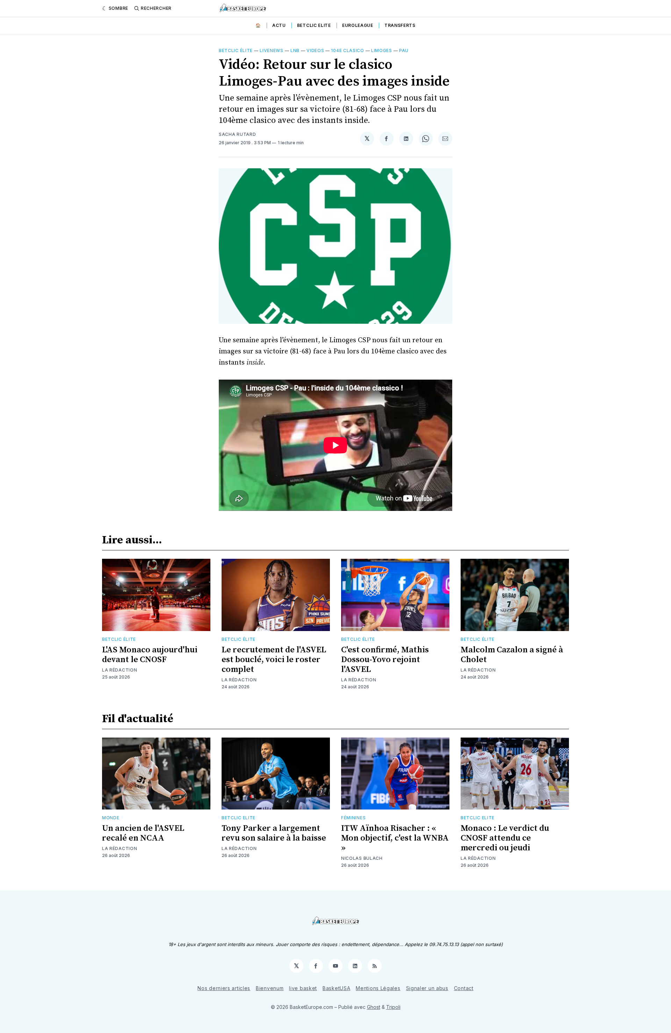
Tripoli (393, 1007)
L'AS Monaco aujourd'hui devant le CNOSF (149, 655)
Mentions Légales (378, 988)
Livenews (271, 50)
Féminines (353, 817)
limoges (381, 50)
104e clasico (347, 50)
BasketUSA (336, 988)
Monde (111, 817)
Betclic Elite (314, 25)
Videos (315, 50)
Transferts (400, 25)
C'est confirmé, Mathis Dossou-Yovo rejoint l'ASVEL (385, 660)
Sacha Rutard (237, 134)
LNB (295, 50)
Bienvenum (269, 988)
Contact (464, 988)
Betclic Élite (236, 50)
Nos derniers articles (223, 988)
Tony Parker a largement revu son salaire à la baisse (274, 833)
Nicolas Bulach (362, 858)
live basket (303, 988)
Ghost (373, 1007)
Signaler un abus (427, 988)
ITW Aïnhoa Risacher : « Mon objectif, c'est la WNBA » (395, 838)
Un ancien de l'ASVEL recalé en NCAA (143, 833)
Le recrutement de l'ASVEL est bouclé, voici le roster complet (274, 660)
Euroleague (357, 25)
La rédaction (119, 670)
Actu (279, 25)
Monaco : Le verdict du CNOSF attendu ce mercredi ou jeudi (505, 838)
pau (404, 50)
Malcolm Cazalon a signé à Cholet (512, 655)
